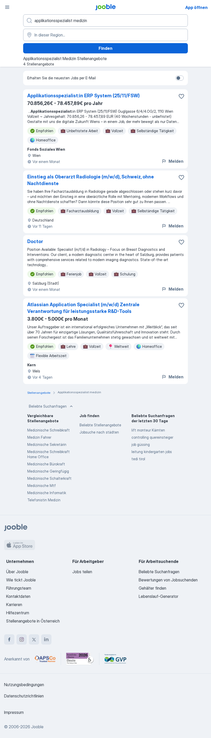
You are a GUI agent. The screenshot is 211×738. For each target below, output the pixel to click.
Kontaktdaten (18, 596)
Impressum (14, 712)
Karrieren (14, 604)
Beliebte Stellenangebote (100, 425)
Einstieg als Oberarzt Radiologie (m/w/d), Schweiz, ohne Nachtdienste (90, 180)
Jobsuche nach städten (99, 432)
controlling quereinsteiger (152, 437)
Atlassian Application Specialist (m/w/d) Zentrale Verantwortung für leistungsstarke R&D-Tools (83, 308)
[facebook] (9, 639)
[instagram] (21, 639)
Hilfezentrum (17, 612)
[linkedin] (46, 639)
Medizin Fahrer (39, 437)
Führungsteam (18, 588)
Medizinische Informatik (46, 493)
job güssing (140, 444)
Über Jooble (17, 571)
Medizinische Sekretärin (46, 444)
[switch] (179, 78)
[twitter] (34, 639)
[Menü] (7, 7)
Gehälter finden (152, 588)
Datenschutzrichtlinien (24, 695)
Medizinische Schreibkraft (48, 430)
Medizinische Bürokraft (46, 464)
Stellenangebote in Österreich (33, 621)
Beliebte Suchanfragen (48, 406)
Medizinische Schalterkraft (49, 478)
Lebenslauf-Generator (158, 596)
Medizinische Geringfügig (48, 471)
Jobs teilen (82, 571)
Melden (176, 161)
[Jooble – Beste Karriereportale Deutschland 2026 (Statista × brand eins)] (80, 659)
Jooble (37, 726)
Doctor (35, 241)
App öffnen (196, 7)
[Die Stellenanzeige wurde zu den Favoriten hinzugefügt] (181, 96)
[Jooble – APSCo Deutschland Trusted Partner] (45, 659)
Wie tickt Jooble (21, 579)
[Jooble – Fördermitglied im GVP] (115, 659)
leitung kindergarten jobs (151, 451)
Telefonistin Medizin (43, 500)
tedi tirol (138, 459)
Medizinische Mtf (41, 485)
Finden (105, 48)
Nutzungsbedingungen (24, 684)
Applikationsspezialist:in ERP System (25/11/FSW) (83, 95)
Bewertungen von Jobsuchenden (168, 579)
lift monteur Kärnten (148, 430)
